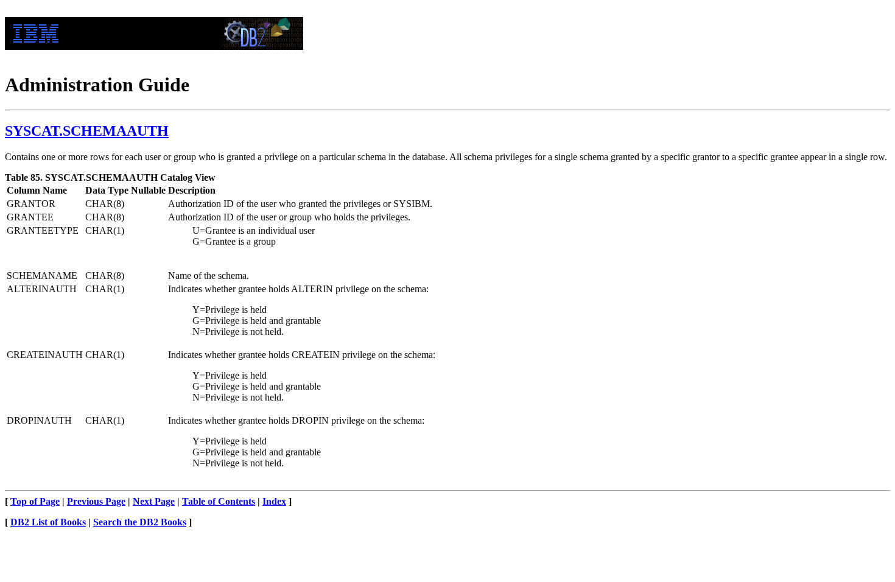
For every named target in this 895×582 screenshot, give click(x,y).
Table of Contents (218, 501)
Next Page (154, 501)
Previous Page (96, 501)
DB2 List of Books (48, 522)
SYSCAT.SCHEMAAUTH (87, 131)
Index (274, 501)
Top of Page (35, 501)
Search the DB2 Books (139, 522)
